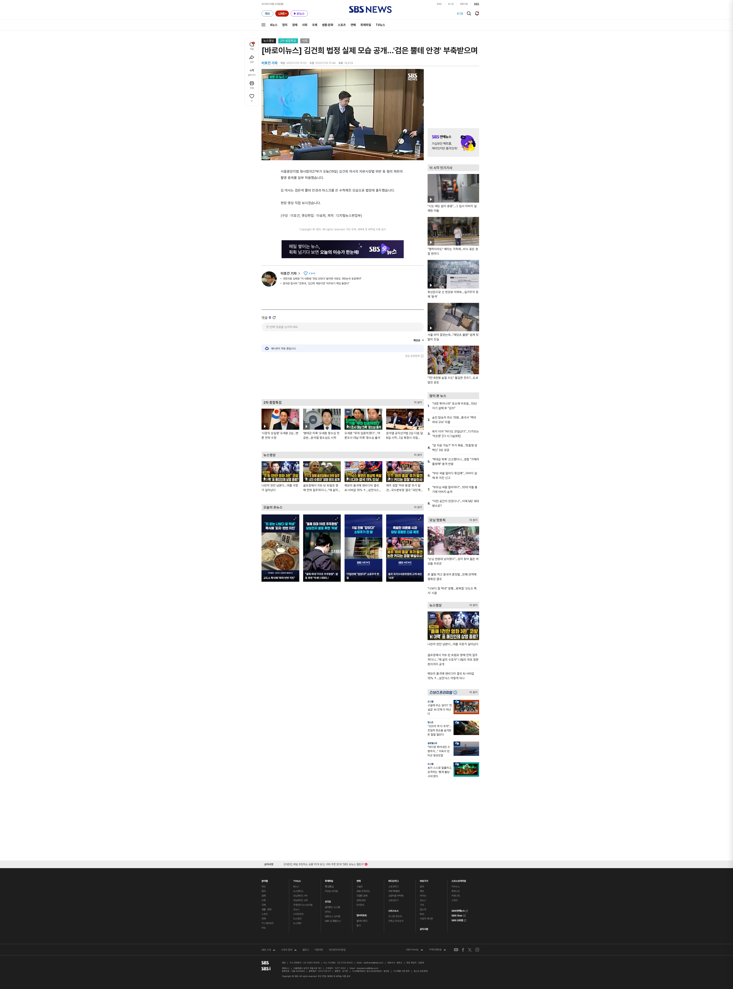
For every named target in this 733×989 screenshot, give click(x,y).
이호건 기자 (289, 273)
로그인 (451, 4)
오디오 (328, 900)
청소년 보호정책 (421, 971)
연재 (359, 880)
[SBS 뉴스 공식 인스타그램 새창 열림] (477, 949)
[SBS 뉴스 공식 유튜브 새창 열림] (456, 949)
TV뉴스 (380, 25)
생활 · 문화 (266, 909)
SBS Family (414, 950)
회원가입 (464, 4)
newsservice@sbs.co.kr (367, 968)
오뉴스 (296, 909)
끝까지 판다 (362, 920)
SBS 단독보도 (363, 891)
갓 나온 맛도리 (395, 916)
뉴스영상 (268, 41)
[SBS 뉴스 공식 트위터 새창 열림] (469, 949)
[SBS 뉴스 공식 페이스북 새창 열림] (463, 950)
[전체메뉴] (263, 25)
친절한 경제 (362, 895)
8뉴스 (274, 25)
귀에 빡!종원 (394, 891)
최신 (264, 886)
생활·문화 (327, 25)
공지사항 (424, 929)
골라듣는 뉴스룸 (332, 907)
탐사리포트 (362, 914)
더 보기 (417, 401)
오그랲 (430, 701)
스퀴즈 (454, 900)
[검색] (469, 13)
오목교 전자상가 (395, 920)
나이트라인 (298, 914)
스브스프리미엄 (458, 880)
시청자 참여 (289, 950)
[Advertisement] (343, 378)
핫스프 (430, 722)
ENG (439, 4)
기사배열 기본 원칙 (401, 971)
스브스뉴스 (393, 909)
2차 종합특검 (288, 41)
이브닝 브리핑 (331, 891)
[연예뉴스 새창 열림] (453, 142)
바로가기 (424, 880)
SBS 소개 (268, 950)
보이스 (328, 911)
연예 (353, 25)
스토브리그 (393, 900)
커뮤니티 (455, 895)
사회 (304, 25)
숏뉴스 (423, 900)
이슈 (264, 927)
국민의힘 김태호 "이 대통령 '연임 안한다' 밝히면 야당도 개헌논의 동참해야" (322, 278)
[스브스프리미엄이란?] (456, 692)
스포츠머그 (393, 886)
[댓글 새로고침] (274, 317)
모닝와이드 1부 (300, 895)
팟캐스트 (455, 891)
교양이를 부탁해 (395, 895)
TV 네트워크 (268, 923)
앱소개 (423, 909)
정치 (284, 25)
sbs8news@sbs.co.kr (373, 963)
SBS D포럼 (457, 920)
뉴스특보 (297, 923)
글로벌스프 (432, 743)
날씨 (422, 886)
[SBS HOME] (476, 4)
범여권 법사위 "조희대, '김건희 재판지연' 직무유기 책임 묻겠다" (316, 283)
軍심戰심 (329, 886)
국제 (314, 25)
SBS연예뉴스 (458, 910)
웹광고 (306, 949)
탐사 (359, 925)
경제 (294, 25)
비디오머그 (393, 880)
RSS (422, 914)
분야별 (265, 880)
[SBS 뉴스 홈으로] (370, 9)
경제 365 (361, 900)
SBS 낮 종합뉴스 (333, 920)
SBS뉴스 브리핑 (332, 916)
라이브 (423, 895)
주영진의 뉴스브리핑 (302, 904)
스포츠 (342, 25)
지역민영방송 (437, 950)
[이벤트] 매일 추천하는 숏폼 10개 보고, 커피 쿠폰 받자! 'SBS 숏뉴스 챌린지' (324, 863)
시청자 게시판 (426, 918)
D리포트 (360, 904)
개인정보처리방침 (337, 949)
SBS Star (457, 915)
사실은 (360, 886)
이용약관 (319, 949)
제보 (422, 891)
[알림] (477, 13)
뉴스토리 (297, 918)
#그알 (460, 13)
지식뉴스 (455, 886)
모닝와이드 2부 (300, 900)
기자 (422, 904)
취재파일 (365, 25)
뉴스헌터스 (298, 891)
